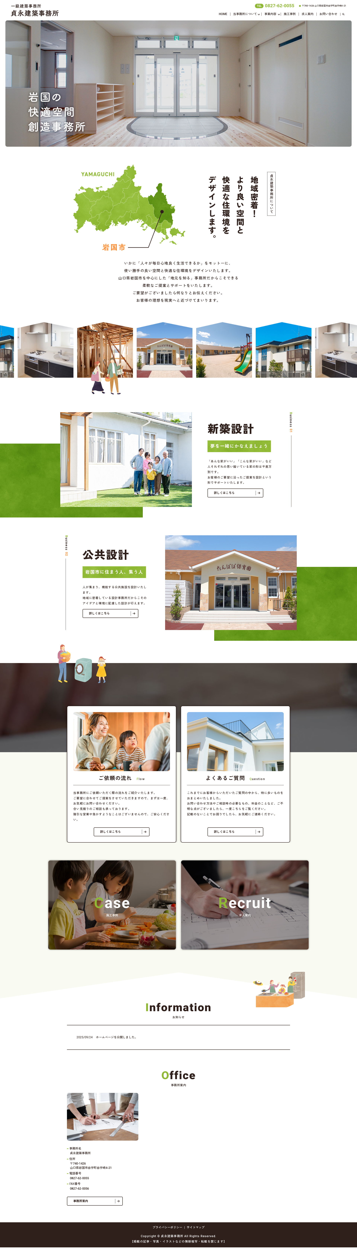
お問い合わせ (328, 14)
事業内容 (270, 14)
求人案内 (307, 14)
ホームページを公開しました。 (117, 1037)
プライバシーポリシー (167, 1227)
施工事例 (290, 14)
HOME (223, 14)
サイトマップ (196, 1227)
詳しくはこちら (224, 493)
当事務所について (245, 14)
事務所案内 (80, 1201)
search (343, 14)
